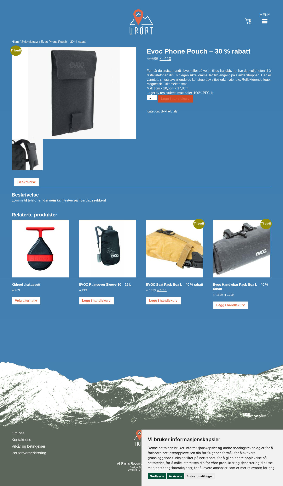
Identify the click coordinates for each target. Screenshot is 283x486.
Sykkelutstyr (29, 41)
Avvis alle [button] (175, 476)
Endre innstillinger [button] (200, 476)
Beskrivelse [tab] (26, 182)
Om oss (18, 433)
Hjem (15, 41)
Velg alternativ (26, 300)
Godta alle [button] (157, 476)
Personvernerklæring (29, 453)
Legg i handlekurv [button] (96, 300)
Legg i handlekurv (175, 98)
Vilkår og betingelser (28, 446)
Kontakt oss (21, 440)
